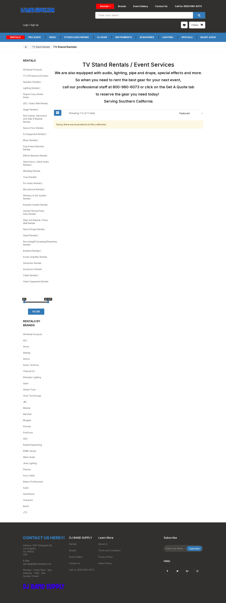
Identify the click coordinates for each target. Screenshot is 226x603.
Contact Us (161, 6)
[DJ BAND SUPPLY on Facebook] (167, 568)
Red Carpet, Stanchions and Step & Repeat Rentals (35, 118)
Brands (122, 6)
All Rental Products (32, 69)
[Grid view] (57, 113)
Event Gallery (140, 6)
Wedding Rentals (31, 171)
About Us (103, 544)
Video (52, 37)
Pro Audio (34, 37)
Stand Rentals (30, 235)
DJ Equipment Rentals (34, 134)
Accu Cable (29, 475)
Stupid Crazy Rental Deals (33, 96)
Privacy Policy (105, 557)
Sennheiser (29, 494)
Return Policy (105, 563)
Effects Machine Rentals (35, 155)
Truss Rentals (30, 177)
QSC (25, 438)
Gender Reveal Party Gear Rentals (33, 212)
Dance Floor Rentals (33, 128)
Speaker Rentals (31, 82)
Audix (26, 487)
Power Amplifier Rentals (35, 257)
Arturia (26, 359)
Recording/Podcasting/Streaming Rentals (36, 243)
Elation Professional (33, 481)
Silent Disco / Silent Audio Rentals (36, 163)
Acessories (147, 37)
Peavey (27, 469)
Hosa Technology (32, 395)
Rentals (104, 6)
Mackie (26, 408)
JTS (25, 512)
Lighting (167, 37)
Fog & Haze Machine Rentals (33, 148)
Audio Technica (31, 365)
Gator (26, 383)
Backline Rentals (31, 250)
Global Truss (29, 389)
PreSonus (28, 432)
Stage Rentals (30, 109)
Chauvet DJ (29, 371)
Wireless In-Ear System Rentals (34, 197)
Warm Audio (29, 457)
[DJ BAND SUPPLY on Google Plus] (187, 568)
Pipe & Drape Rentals (34, 229)
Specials (187, 37)
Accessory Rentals (32, 269)
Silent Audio (208, 37)
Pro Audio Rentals (32, 183)
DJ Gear (102, 37)
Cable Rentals (30, 275)
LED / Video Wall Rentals (35, 103)
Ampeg (26, 352)
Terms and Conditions (109, 550)
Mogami (27, 420)
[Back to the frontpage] (26, 47)
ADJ (25, 340)
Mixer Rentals (30, 140)
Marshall (27, 414)
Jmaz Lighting (30, 463)
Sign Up (35, 25)
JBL (25, 402)
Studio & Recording (76, 37)
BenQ (26, 506)
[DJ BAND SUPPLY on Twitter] (177, 568)
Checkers (28, 500)
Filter (36, 311)
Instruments (123, 37)
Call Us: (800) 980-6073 (188, 6)
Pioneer (27, 426)
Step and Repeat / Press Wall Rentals (35, 221)
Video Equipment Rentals (35, 281)
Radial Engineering (32, 444)
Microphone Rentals (33, 189)
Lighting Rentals (31, 88)
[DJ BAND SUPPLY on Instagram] (197, 568)
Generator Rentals (32, 263)
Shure (26, 346)
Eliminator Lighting (32, 377)
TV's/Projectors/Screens (35, 75)
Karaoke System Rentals (35, 204)
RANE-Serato (29, 451)
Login (26, 25)
